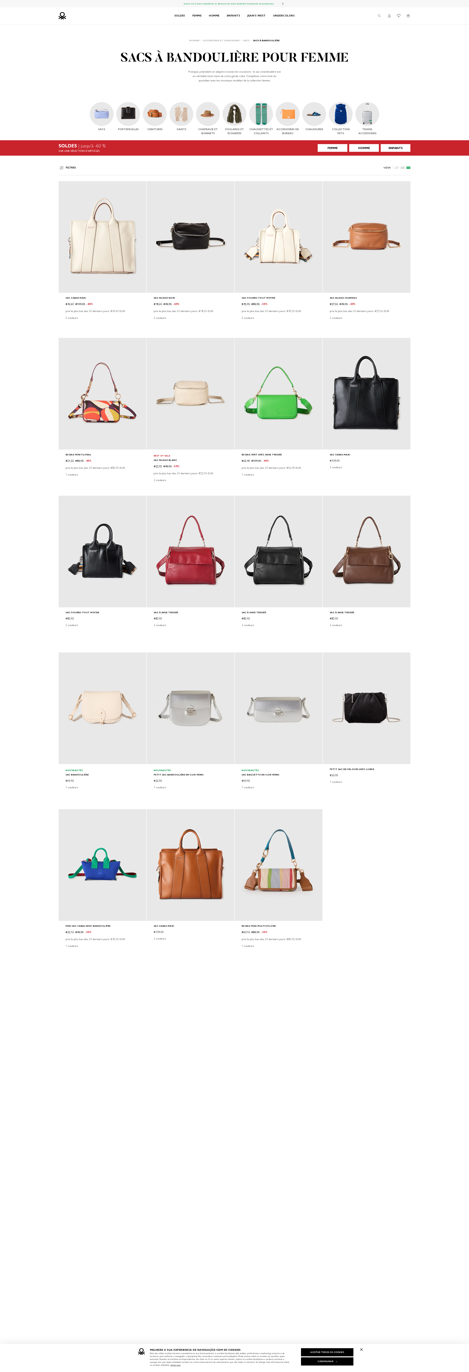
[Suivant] (283, 4)
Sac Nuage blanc (165, 460)
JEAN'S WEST (256, 15)
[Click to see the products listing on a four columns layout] (402, 168)
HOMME (214, 15)
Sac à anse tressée (166, 612)
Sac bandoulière (77, 774)
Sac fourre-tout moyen (258, 297)
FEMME (197, 15)
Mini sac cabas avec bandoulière (88, 926)
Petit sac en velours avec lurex (352, 769)
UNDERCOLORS (284, 15)
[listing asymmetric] (397, 168)
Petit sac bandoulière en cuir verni (179, 774)
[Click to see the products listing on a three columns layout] (408, 168)
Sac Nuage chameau (343, 297)
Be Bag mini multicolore (259, 926)
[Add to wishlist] (64, 186)
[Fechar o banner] (361, 1349)
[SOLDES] (234, 148)
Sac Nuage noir (164, 297)
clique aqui (176, 1365)
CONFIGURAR (325, 1361)
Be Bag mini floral (78, 454)
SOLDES (179, 15)
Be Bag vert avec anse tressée (262, 454)
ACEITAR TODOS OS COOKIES (327, 1352)
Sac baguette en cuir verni (260, 774)
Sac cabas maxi (76, 297)
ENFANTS (233, 15)
